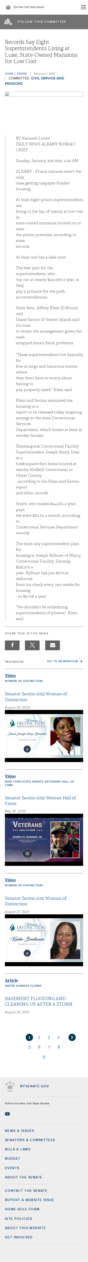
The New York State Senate (28, 7)
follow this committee (42, 21)
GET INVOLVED (19, 1237)
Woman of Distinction (24, 681)
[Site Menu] (83, 7)
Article (11, 980)
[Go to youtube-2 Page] (8, 1113)
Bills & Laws (18, 1149)
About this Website (25, 1228)
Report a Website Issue (29, 1200)
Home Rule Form (22, 1209)
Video (10, 675)
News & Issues (19, 1131)
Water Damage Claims (23, 986)
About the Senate (23, 1177)
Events (12, 1168)
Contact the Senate (26, 1191)
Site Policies (18, 1219)
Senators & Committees (30, 1140)
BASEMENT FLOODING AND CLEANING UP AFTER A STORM (38, 1001)
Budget (12, 1158)
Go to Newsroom (62, 661)
